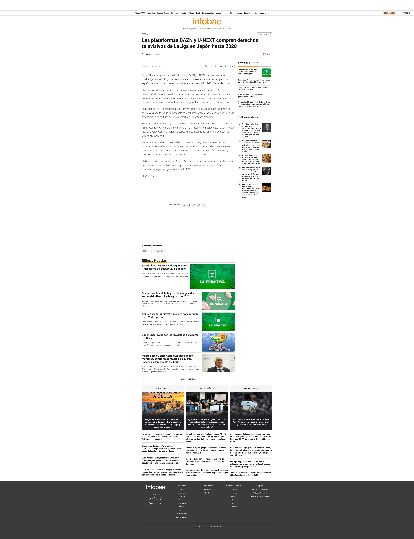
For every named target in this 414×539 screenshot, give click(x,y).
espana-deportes (157, 251)
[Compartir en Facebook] (211, 66)
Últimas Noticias (236, 13)
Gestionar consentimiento (260, 496)
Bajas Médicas (227, 29)
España (183, 13)
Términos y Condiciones (260, 489)
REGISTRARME (389, 13)
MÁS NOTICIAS (188, 379)
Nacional (263, 13)
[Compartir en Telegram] (226, 66)
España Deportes (250, 13)
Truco (199, 29)
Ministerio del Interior (214, 29)
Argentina (151, 13)
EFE (144, 251)
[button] (4, 13)
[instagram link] (160, 498)
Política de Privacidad (260, 493)
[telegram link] (155, 503)
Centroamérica (208, 13)
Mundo (218, 13)
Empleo (207, 493)
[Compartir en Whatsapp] (206, 66)
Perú (198, 13)
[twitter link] (155, 498)
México (191, 13)
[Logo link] (207, 21)
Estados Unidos (163, 13)
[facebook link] (151, 498)
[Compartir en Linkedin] (221, 66)
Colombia (174, 13)
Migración (192, 29)
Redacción (207, 489)
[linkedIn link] (160, 503)
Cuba (225, 13)
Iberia (204, 29)
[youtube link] (151, 503)
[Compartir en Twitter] (216, 66)
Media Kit (234, 507)
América (182, 489)
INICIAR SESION (405, 13)
